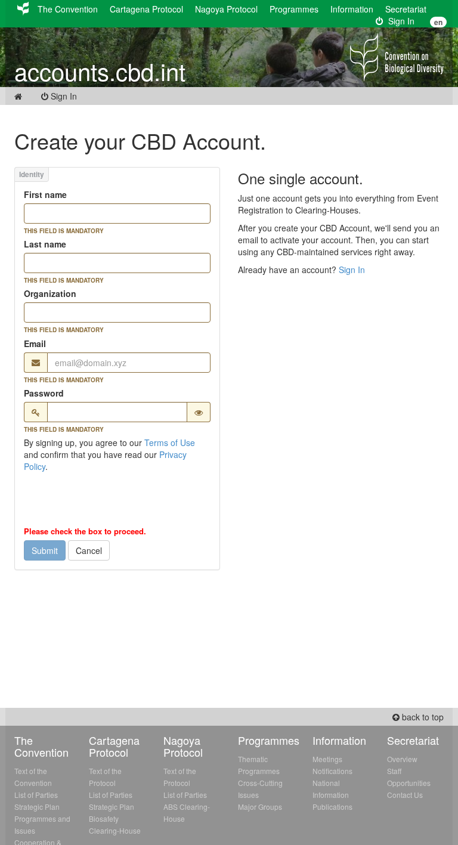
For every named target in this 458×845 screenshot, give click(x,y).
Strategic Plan (37, 806)
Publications (332, 806)
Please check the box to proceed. (85, 531)
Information (351, 9)
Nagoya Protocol (226, 9)
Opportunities (409, 783)
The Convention (68, 9)
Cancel (89, 550)
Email (35, 343)
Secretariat (405, 9)
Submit (45, 550)
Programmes (294, 9)
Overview (402, 759)
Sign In (398, 21)
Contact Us (405, 795)
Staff (394, 771)
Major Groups (260, 806)
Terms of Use (169, 442)
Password (44, 393)
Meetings (327, 759)
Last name (45, 244)
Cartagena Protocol (146, 9)
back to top (422, 717)
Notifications (332, 771)
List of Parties (36, 795)
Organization (50, 293)
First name (45, 194)
